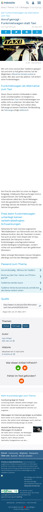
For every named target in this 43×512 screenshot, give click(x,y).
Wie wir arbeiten (25, 456)
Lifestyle (6, 326)
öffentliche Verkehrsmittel (22, 74)
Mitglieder (24, 453)
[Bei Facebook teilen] (6, 32)
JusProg (19, 497)
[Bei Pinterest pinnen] (27, 32)
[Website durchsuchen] (27, 3)
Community (13, 453)
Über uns (5, 456)
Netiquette (33, 453)
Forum (4, 453)
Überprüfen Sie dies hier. (32, 486)
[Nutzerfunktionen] (33, 3)
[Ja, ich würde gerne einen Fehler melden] (21, 381)
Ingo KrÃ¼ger (7, 338)
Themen (11, 7)
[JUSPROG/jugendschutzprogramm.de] (9, 491)
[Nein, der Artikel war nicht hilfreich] (24, 367)
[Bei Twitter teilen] (16, 32)
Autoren (14, 456)
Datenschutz (20, 503)
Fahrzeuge (8, 110)
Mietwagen (24, 7)
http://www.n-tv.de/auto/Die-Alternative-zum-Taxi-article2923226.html (20, 306)
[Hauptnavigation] (39, 3)
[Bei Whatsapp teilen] (37, 32)
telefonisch (24, 110)
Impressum (10, 503)
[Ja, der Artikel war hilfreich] (18, 367)
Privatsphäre (31, 503)
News (3, 7)
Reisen (25, 326)
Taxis (17, 99)
